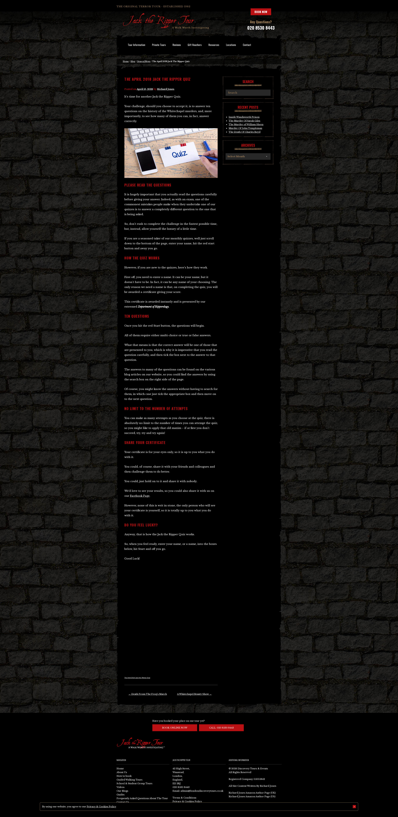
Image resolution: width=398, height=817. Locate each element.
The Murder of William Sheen (246, 124)
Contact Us (123, 802)
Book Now (261, 12)
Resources (213, 45)
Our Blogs (122, 791)
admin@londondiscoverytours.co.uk (201, 791)
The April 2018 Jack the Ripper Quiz (137, 678)
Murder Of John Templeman (245, 128)
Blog (133, 61)
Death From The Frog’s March (148, 694)
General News (143, 61)
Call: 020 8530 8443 (221, 727)
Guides (121, 794)
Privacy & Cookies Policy (187, 801)
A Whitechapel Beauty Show (194, 694)
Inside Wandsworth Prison (244, 117)
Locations (231, 45)
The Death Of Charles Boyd (244, 132)
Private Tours (159, 45)
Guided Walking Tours (129, 779)
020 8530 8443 (261, 28)
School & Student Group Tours (134, 783)
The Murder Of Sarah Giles (244, 120)
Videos (121, 787)
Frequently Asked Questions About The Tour (142, 798)
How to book (124, 776)
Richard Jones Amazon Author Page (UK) (252, 792)
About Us (122, 772)
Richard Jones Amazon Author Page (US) (252, 796)
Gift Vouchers (195, 45)
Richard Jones (165, 89)
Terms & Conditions (184, 797)
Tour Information (136, 45)
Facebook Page (140, 495)
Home (126, 61)
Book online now (174, 727)
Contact (247, 45)
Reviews (177, 45)
